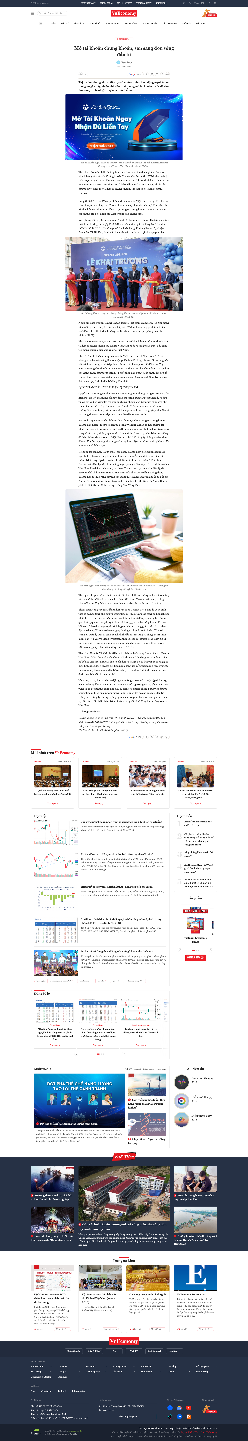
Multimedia (42, 1069)
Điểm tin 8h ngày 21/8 (202, 1118)
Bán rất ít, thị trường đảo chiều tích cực (198, 823)
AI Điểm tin (195, 1069)
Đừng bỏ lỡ (42, 993)
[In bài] (81, 74)
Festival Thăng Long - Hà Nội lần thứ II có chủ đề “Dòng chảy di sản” (52, 1238)
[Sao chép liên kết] (162, 74)
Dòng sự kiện (124, 1261)
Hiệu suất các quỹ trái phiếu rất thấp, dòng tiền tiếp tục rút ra (117, 887)
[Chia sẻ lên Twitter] (152, 74)
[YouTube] (203, 3)
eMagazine (161, 1069)
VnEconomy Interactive (191, 1294)
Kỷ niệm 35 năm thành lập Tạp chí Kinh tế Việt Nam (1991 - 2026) (100, 1298)
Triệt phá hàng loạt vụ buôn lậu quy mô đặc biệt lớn (194, 1197)
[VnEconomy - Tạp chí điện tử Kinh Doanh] (124, 1341)
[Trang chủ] (40, 23)
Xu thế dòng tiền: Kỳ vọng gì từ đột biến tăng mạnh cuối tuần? (117, 854)
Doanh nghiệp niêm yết (141, 1025)
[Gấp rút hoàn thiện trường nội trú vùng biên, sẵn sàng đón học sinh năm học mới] (124, 1193)
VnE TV (128, 3)
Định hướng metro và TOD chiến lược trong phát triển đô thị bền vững (51, 1298)
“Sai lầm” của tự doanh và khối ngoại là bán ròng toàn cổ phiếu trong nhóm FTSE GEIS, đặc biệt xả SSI (121, 921)
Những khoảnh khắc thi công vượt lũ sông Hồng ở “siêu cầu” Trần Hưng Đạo (195, 1240)
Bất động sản (170, 23)
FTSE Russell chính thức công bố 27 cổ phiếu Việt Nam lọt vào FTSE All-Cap (198, 883)
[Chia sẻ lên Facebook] (147, 74)
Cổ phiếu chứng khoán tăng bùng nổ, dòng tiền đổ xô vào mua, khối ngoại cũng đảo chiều (199, 839)
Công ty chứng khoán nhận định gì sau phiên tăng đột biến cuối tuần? (121, 822)
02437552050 (109, 1410)
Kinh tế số (94, 23)
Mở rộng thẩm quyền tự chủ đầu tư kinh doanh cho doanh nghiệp (51, 1197)
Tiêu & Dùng (106, 3)
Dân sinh (201, 23)
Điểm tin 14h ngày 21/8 (202, 1080)
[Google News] (215, 3)
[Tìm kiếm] (40, 13)
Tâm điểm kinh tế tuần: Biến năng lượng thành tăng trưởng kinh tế (146, 1104)
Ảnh (33, 1391)
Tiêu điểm (51, 23)
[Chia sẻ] (167, 74)
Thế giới (186, 23)
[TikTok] (209, 3)
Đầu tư (64, 23)
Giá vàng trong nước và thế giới (147, 1294)
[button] (98, 1054)
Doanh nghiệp (149, 23)
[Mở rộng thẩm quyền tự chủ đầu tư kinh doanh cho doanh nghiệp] (52, 1179)
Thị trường (131, 23)
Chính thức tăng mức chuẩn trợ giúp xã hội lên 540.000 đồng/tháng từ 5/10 (195, 794)
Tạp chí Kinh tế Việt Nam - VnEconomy (199, 1432)
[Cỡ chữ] (86, 74)
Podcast (137, 1069)
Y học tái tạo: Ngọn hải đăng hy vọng (146, 1141)
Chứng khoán (88, 3)
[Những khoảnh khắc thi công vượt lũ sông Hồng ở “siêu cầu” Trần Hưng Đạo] (195, 1220)
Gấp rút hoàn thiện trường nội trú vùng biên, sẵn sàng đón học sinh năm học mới (123, 1227)
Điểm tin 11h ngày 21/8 (202, 1099)
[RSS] (189, 1417)
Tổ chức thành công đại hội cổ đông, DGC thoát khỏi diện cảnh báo (141, 1032)
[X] (190, 3)
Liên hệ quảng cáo (128, 1417)
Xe (118, 3)
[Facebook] (184, 3)
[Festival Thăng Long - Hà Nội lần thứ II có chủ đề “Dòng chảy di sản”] (52, 1220)
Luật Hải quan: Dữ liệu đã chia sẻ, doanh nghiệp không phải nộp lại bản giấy (100, 794)
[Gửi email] (157, 74)
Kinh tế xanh (113, 23)
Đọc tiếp (40, 816)
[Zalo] (196, 3)
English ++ (161, 3)
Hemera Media (75, 1431)
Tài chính (79, 23)
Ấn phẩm (195, 898)
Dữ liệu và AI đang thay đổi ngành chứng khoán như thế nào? (117, 951)
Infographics (148, 1069)
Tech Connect (143, 3)
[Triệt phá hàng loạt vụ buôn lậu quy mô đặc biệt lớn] (195, 1179)
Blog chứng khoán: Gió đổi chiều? (198, 854)
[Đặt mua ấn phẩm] (209, 13)
